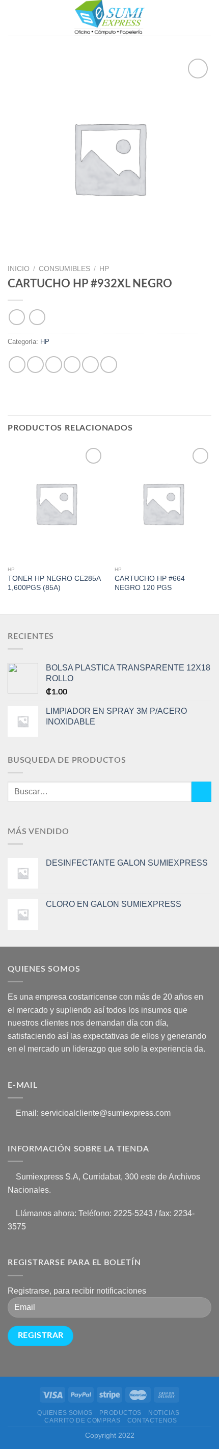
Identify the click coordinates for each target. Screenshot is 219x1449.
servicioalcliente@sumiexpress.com (106, 1113)
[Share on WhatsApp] (17, 364)
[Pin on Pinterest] (90, 364)
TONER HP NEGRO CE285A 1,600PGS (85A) (54, 583)
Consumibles (64, 269)
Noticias (163, 1412)
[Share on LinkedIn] (108, 364)
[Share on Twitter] (53, 364)
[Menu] (14, 17)
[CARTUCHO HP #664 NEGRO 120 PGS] (163, 503)
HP (104, 269)
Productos (120, 1412)
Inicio (19, 269)
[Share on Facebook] (35, 364)
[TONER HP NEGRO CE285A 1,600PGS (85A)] (56, 503)
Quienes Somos (65, 1412)
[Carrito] (206, 18)
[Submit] (201, 791)
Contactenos (152, 1420)
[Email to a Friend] (72, 364)
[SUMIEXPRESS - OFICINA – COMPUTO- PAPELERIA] (109, 18)
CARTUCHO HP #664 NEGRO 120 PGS (150, 583)
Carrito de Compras (82, 1420)
